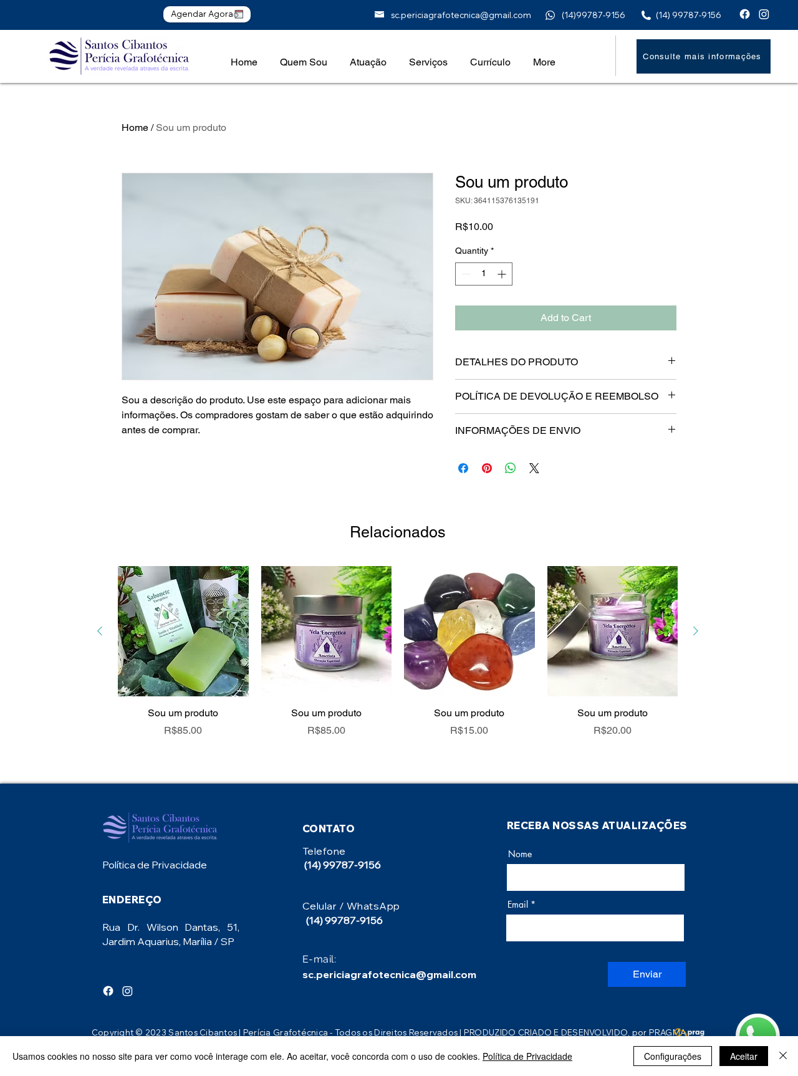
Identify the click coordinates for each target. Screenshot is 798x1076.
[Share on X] (534, 468)
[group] (397, 652)
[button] (368, 56)
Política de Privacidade (154, 864)
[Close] (783, 1056)
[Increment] (503, 274)
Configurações (672, 1056)
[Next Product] (695, 630)
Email (517, 904)
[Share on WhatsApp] (510, 468)
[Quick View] (183, 631)
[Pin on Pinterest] (486, 468)
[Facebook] (744, 14)
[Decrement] (465, 274)
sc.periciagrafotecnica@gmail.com (461, 15)
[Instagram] (764, 14)
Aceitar (743, 1056)
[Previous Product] (99, 630)
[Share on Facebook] (463, 468)
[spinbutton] (484, 274)
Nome (520, 854)
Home (135, 127)
